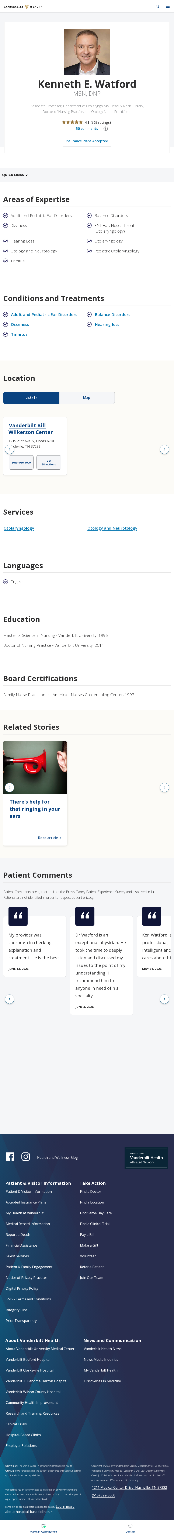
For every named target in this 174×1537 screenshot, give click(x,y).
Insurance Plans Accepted (87, 141)
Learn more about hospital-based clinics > (39, 1509)
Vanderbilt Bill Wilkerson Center (30, 428)
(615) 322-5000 (103, 1495)
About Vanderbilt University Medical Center (40, 1348)
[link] (35, 793)
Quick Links (13, 174)
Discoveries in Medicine (102, 1381)
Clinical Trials (16, 1424)
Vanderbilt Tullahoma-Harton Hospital (36, 1381)
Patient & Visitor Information (29, 1191)
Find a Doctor (90, 1191)
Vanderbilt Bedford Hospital (28, 1359)
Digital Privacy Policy (22, 1288)
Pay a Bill (87, 1234)
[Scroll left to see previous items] (9, 449)
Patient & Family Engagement (29, 1267)
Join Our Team (91, 1277)
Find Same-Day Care (96, 1213)
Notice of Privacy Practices (27, 1277)
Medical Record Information (28, 1223)
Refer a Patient (92, 1267)
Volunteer (88, 1256)
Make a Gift (89, 1245)
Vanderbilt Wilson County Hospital (33, 1391)
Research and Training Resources (32, 1413)
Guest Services (17, 1256)
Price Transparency (21, 1320)
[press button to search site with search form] (157, 6)
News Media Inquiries (101, 1359)
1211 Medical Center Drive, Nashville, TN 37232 (129, 1487)
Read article (48, 837)
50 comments (87, 128)
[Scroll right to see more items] (164, 449)
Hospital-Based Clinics (23, 1435)
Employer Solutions (21, 1445)
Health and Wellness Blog (57, 1157)
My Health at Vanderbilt (25, 1213)
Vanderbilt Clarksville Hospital (29, 1370)
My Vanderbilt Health (101, 1370)
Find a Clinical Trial (94, 1223)
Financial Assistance (21, 1245)
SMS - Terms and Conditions (28, 1299)
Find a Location (92, 1202)
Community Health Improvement (32, 1402)
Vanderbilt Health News (103, 1348)
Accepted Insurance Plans (26, 1202)
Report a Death (18, 1234)
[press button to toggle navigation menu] (168, 6)
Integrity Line (16, 1310)
